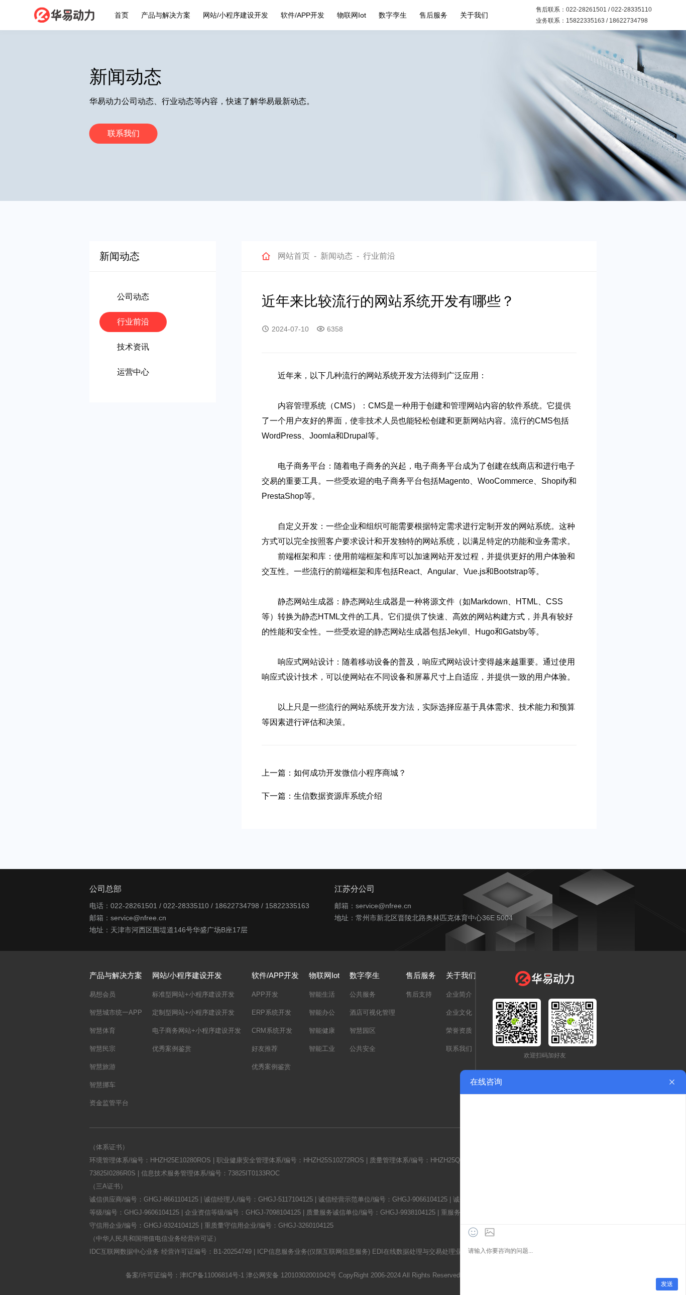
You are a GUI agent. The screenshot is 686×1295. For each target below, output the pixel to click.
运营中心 (133, 372)
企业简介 (459, 994)
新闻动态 (336, 256)
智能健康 (322, 1030)
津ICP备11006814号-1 (212, 1275)
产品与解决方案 (165, 15)
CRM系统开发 (272, 1030)
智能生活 (322, 994)
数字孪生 (393, 15)
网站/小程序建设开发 (235, 15)
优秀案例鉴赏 (171, 1048)
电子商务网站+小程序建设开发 (196, 1030)
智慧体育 (102, 1030)
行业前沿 (133, 321)
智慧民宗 (102, 1048)
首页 (122, 15)
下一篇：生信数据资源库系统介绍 (322, 796)
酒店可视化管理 (372, 1012)
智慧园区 (363, 1030)
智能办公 (322, 1012)
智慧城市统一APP (115, 1012)
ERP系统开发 (271, 1012)
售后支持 (419, 994)
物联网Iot (351, 15)
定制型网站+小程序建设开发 (193, 1012)
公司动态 (133, 296)
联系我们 (123, 133)
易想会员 (102, 994)
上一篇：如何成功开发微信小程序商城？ (334, 773)
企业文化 (459, 1012)
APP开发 (265, 994)
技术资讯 (133, 347)
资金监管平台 (109, 1103)
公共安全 (363, 1048)
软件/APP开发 (302, 15)
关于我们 (474, 15)
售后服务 (433, 15)
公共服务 (363, 994)
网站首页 (294, 256)
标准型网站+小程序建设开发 (193, 994)
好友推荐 (265, 1048)
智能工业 (322, 1048)
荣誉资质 (459, 1030)
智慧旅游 (102, 1066)
